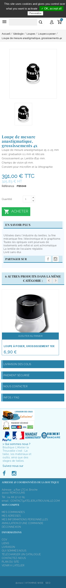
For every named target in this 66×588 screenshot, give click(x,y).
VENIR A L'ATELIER (13, 565)
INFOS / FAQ (11, 397)
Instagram (56, 259)
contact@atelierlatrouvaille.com (35, 500)
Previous (49, 280)
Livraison (8, 547)
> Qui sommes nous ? (16, 444)
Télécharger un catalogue (21, 554)
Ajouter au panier (30, 336)
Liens (5, 543)
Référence (8, 186)
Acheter (16, 211)
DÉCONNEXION (11, 526)
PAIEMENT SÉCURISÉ (17, 375)
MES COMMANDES (13, 512)
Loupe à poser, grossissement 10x (29, 346)
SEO (48, 582)
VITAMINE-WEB (34, 582)
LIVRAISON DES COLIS (17, 364)
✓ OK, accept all (51, 8)
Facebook (5, 473)
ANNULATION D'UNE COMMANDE (22, 523)
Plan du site (10, 561)
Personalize (35, 13)
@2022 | (20, 582)
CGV (4, 539)
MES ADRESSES (11, 515)
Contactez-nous (14, 558)
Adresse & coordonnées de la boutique (30, 482)
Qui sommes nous (14, 550)
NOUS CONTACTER (15, 386)
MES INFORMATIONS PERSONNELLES (25, 519)
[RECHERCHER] (40, 22)
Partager (48, 259)
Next (55, 280)
